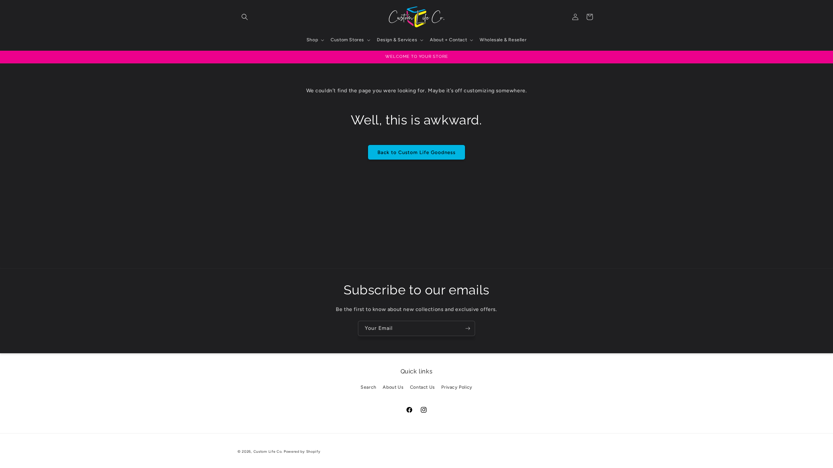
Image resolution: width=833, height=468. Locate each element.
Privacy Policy (456, 387)
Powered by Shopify (302, 451)
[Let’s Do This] (467, 328)
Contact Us (422, 387)
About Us (393, 387)
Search (368, 387)
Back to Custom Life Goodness (416, 152)
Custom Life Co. (268, 451)
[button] (245, 17)
